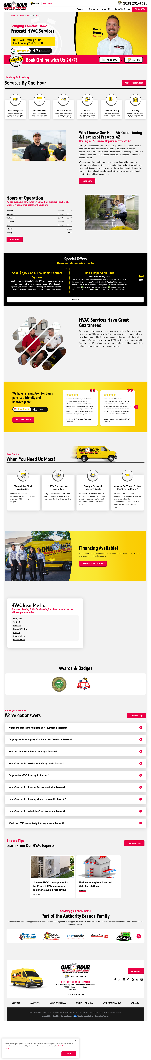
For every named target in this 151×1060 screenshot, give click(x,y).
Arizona (29, 15)
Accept (68, 1054)
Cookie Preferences (64, 1046)
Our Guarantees (58, 1003)
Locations (21, 15)
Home (13, 15)
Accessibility (46, 1016)
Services (80, 9)
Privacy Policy (66, 1016)
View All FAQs (136, 715)
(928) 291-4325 (135, 3)
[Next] (136, 407)
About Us (106, 9)
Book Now (140, 9)
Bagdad (16, 632)
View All (75, 299)
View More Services (134, 83)
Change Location (47, 3)
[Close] (75, 1040)
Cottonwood (19, 639)
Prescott (38, 15)
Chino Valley (19, 636)
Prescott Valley (20, 628)
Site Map (56, 1016)
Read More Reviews (23, 420)
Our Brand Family (112, 1003)
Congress (17, 618)
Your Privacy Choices (85, 1016)
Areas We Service (122, 9)
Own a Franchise (84, 1003)
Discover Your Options (93, 564)
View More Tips (134, 843)
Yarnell (16, 621)
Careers (135, 1003)
